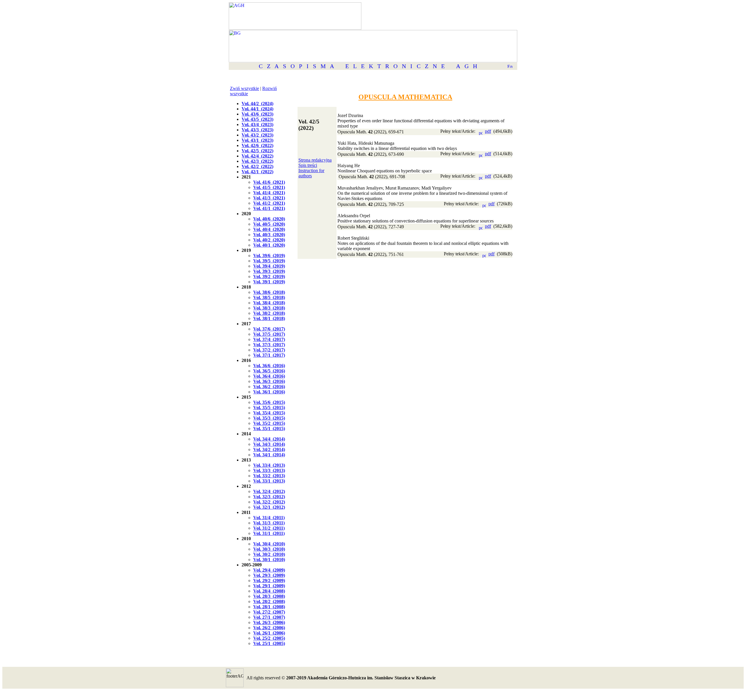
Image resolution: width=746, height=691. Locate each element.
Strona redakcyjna (315, 160)
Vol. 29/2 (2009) (269, 580)
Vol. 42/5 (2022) (257, 150)
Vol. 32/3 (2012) (269, 496)
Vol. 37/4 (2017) (269, 339)
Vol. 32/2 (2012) (269, 501)
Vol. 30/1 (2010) (269, 559)
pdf (488, 131)
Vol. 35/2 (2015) (269, 423)
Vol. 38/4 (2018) (269, 302)
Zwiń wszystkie (244, 88)
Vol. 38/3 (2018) (269, 307)
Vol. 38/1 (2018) (269, 318)
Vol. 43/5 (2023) (257, 119)
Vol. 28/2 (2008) (269, 601)
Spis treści (307, 165)
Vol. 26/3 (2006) (269, 622)
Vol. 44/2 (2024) (257, 103)
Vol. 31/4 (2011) (269, 517)
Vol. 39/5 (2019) (269, 260)
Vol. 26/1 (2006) (269, 632)
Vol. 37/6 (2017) (269, 328)
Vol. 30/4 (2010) (269, 543)
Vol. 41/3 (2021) (269, 197)
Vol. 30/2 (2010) (269, 554)
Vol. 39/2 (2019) (269, 276)
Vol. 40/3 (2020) (269, 234)
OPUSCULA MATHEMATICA (405, 97)
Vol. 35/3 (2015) (269, 418)
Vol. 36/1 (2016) (269, 391)
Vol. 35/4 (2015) (269, 412)
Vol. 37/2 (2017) (269, 349)
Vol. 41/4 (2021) (269, 192)
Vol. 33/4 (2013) (269, 465)
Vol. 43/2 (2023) (257, 134)
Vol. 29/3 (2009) (269, 575)
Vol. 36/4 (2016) (269, 376)
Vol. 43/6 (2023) (257, 114)
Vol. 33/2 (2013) (269, 475)
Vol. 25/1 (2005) (269, 643)
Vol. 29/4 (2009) (269, 570)
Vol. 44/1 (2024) (257, 108)
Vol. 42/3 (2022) (257, 161)
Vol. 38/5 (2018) (269, 297)
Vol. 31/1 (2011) (269, 533)
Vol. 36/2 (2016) (269, 386)
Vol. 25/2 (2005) (269, 638)
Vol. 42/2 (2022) (257, 166)
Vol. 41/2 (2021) (269, 203)
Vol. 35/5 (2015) (269, 407)
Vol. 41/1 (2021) (269, 208)
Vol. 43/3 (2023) (257, 129)
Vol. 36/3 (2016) (269, 381)
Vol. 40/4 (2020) (269, 229)
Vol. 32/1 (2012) (269, 507)
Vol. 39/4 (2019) (269, 266)
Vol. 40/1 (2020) (269, 245)
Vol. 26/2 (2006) (269, 627)
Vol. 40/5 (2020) (269, 224)
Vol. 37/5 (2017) (269, 334)
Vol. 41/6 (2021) (269, 182)
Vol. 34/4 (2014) (269, 438)
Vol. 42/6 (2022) (257, 145)
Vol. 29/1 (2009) (269, 585)
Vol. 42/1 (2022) (257, 171)
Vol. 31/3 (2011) (269, 522)
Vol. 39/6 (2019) (269, 255)
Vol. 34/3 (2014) (269, 444)
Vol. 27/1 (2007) (269, 617)
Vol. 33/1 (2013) (269, 480)
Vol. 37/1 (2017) (269, 355)
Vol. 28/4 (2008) (269, 591)
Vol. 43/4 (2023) (257, 124)
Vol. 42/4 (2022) (257, 155)
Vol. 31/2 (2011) (269, 528)
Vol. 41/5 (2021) (269, 187)
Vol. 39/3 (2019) (269, 271)
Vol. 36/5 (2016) (269, 370)
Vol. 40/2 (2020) (269, 239)
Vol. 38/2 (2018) (269, 313)
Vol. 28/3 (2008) (269, 596)
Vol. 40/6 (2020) (269, 218)
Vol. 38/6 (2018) (269, 292)
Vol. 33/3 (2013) (269, 470)
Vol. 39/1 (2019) (269, 281)
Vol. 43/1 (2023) (257, 140)
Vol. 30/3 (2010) (269, 549)
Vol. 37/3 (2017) (269, 344)
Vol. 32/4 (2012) (269, 491)
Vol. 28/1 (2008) (269, 606)
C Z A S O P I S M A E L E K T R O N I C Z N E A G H (368, 66)
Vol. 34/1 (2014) (269, 454)
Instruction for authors (311, 173)
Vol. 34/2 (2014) (269, 449)
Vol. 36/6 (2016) (269, 365)
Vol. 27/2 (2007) (269, 611)
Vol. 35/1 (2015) (269, 428)
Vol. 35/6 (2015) (269, 402)
